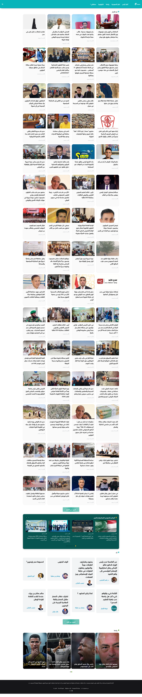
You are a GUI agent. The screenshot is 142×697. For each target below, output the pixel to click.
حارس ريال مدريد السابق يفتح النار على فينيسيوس (83, 664)
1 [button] (75, 545)
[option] (106, 530)
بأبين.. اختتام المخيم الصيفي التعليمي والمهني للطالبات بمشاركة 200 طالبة (84, 195)
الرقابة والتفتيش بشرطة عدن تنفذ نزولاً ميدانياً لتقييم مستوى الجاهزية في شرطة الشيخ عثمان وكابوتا (59, 464)
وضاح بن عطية (55, 576)
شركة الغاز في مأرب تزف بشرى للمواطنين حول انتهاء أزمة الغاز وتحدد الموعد (84, 360)
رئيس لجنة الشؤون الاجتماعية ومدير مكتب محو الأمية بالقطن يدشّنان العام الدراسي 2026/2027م (59, 68)
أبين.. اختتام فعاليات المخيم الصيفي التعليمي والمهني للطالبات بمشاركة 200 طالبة (60, 327)
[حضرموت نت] (138, 4)
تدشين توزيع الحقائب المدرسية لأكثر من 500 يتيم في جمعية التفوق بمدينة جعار (60, 294)
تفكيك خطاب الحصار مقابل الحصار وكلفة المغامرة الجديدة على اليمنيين (60, 600)
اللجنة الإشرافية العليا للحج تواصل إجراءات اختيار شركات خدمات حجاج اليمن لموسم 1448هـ (34, 360)
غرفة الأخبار (104, 608)
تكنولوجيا (101, 4)
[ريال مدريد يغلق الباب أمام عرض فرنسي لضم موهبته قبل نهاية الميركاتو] (59, 651)
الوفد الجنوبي (63, 561)
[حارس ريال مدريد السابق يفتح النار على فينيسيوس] (83, 651)
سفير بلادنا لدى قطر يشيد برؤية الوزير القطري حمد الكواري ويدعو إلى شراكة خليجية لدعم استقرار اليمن (83, 295)
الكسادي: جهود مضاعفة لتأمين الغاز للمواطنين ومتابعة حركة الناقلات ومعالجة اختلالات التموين (34, 294)
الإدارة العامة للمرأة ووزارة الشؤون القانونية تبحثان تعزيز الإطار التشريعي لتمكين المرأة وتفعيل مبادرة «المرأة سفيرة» (84, 229)
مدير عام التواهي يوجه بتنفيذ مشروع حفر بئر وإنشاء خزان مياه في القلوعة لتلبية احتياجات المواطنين (35, 425)
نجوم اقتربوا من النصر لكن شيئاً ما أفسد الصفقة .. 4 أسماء (36, 663)
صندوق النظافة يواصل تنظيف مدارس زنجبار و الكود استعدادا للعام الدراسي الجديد (35, 496)
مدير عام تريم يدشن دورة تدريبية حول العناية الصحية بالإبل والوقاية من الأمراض (34, 164)
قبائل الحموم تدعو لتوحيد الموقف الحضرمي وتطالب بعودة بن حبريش (34, 228)
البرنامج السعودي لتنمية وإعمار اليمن (104, 517)
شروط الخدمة (61, 688)
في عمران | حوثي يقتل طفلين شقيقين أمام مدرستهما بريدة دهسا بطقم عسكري (109, 496)
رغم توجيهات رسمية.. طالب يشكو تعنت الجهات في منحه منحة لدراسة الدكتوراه (84, 34)
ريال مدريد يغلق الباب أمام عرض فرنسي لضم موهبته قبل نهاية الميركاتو (59, 663)
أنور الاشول (30, 576)
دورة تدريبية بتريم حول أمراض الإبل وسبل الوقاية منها (84, 259)
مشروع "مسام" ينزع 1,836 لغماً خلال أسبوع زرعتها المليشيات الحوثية (83, 134)
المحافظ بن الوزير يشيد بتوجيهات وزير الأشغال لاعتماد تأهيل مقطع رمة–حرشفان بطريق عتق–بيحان (108, 34)
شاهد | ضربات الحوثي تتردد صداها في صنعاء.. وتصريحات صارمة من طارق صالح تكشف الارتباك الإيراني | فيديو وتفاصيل (108, 392)
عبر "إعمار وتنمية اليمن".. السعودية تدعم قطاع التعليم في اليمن (83, 537)
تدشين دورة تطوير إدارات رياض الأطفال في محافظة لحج (108, 461)
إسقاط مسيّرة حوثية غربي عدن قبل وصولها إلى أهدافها (109, 292)
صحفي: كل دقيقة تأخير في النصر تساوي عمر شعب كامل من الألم (59, 226)
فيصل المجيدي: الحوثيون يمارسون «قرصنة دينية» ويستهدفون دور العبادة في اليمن (108, 228)
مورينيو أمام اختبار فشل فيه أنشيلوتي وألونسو (108, 664)
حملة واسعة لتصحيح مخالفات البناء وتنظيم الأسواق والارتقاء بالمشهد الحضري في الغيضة (36, 463)
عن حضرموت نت (85, 688)
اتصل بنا (55, 688)
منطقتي (93, 4)
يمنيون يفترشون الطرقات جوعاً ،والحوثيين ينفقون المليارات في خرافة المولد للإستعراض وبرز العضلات (84, 569)
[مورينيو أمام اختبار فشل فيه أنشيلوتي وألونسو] (107, 651)
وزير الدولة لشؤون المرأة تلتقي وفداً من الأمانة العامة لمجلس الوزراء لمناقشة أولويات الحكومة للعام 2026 (59, 392)
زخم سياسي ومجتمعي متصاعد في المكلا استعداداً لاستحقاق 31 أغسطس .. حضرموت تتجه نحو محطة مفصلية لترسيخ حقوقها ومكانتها (83, 70)
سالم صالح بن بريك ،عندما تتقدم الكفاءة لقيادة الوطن (36, 596)
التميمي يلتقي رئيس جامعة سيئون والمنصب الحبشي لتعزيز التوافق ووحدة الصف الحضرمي (35, 391)
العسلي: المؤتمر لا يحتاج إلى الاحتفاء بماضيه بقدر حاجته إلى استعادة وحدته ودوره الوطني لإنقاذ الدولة (60, 35)
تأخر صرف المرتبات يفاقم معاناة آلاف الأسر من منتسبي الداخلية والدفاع (108, 424)
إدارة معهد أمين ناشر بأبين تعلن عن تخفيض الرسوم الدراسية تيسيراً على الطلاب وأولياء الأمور (108, 134)
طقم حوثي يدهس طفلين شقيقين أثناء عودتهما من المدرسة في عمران (83, 103)
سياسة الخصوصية (76, 688)
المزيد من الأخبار (71, 509)
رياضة (107, 4)
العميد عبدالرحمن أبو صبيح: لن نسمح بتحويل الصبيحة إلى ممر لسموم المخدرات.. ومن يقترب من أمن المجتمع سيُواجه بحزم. (35, 328)
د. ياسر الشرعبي (104, 580)
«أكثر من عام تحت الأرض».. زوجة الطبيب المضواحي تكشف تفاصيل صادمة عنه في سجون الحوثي (59, 196)
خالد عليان (55, 611)
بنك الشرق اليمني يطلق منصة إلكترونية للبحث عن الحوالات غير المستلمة (83, 164)
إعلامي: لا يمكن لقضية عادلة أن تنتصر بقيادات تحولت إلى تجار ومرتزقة (83, 496)
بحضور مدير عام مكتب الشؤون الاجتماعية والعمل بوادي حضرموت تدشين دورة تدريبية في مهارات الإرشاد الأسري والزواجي (34, 196)
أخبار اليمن (125, 4)
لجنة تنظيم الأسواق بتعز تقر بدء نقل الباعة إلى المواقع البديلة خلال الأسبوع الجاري (108, 360)
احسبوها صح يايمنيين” (35, 561)
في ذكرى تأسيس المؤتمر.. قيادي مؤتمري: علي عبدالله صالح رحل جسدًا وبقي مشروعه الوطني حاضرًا (83, 328)
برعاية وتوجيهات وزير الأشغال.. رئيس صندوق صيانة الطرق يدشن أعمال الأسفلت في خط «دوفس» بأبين (107, 68)
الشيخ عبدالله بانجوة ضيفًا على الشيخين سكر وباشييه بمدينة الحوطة (60, 360)
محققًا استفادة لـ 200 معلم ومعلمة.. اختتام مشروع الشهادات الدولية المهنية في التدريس (37, 538)
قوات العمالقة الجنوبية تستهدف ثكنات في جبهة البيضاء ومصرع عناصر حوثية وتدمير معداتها (59, 424)
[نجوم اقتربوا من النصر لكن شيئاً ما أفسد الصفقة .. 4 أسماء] (35, 651)
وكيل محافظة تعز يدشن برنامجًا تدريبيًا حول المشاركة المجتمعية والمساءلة (35, 261)
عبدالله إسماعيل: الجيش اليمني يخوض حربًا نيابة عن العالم (108, 193)
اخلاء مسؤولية (68, 688)
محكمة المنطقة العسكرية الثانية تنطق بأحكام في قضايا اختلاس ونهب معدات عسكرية (83, 463)
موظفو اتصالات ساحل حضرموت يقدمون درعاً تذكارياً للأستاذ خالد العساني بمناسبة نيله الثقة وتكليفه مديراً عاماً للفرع (59, 262)
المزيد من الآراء (71, 622)
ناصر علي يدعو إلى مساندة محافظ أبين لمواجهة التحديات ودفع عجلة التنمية (60, 134)
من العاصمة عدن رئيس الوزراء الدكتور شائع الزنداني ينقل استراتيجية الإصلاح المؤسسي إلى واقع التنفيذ (108, 567)
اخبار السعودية (116, 4)
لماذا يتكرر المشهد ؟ (85, 593)
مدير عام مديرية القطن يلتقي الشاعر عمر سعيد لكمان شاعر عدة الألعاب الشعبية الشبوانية (35, 134)
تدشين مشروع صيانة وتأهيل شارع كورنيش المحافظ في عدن (59, 494)
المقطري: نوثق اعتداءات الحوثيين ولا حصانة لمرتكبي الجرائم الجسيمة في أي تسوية (35, 103)
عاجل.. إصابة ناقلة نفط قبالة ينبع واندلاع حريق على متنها (108, 101)
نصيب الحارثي (80, 583)
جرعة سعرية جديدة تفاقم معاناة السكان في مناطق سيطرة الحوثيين (35, 67)
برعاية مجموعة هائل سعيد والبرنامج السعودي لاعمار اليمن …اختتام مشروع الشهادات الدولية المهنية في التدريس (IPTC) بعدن (60, 539)
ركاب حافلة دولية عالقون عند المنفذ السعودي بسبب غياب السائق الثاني (109, 261)
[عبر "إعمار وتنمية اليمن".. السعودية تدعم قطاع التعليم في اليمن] (82, 526)
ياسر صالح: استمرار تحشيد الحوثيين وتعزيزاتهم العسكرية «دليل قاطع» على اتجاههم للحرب (59, 164)
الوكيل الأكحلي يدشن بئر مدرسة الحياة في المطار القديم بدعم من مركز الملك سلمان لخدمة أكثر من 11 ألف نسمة (108, 328)
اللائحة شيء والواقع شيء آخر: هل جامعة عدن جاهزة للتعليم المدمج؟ (109, 597)
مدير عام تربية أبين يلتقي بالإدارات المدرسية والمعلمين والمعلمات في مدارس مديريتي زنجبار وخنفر (83, 391)
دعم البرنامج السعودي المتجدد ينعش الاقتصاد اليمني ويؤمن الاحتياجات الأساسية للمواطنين (107, 538)
